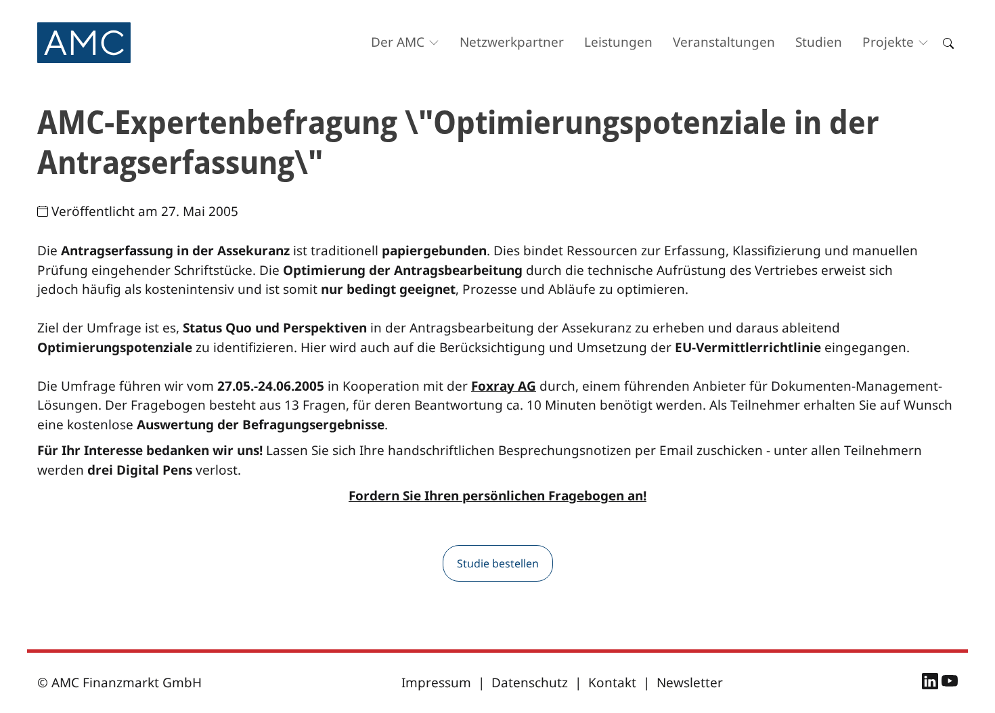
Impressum (436, 682)
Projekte (888, 42)
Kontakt (612, 682)
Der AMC (397, 42)
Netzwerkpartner (512, 42)
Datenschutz (529, 682)
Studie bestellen (498, 563)
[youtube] (950, 683)
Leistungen (618, 42)
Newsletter (690, 682)
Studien (818, 42)
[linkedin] (932, 683)
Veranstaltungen (724, 42)
